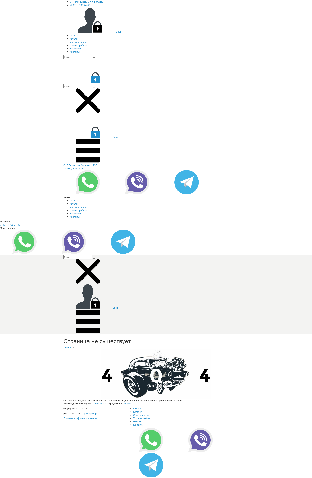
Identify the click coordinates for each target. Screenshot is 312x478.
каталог (99, 403)
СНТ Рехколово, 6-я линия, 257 (86, 1)
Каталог (74, 38)
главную (127, 403)
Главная (74, 35)
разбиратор (90, 413)
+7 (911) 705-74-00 (80, 5)
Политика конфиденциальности (80, 418)
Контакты (75, 51)
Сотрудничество (78, 41)
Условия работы (78, 45)
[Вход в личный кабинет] (87, 82)
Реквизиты (75, 48)
